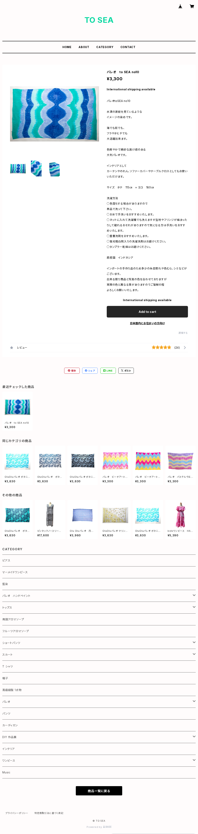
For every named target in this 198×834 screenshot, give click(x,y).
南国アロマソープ (13, 619)
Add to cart (147, 312)
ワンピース (8, 760)
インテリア (8, 748)
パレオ (6, 701)
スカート (7, 654)
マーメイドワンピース (15, 572)
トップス (7, 607)
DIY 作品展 (9, 737)
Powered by (95, 827)
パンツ (6, 713)
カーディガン (10, 725)
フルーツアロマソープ (15, 631)
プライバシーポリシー (16, 813)
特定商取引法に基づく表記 (48, 813)
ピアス (6, 560)
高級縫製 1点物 (11, 690)
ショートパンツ (11, 642)
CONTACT (128, 47)
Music (6, 772)
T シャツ (7, 666)
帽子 (5, 678)
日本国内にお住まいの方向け (147, 323)
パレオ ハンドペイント (16, 595)
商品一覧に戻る (99, 791)
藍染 (5, 584)
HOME (67, 47)
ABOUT (84, 47)
